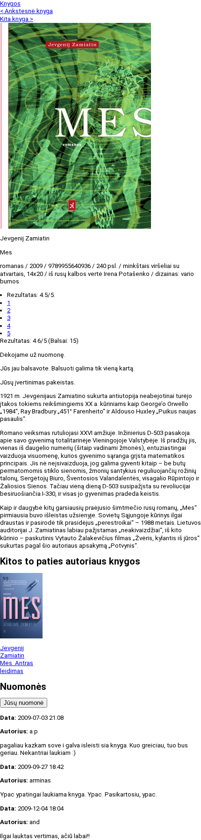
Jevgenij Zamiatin (12, 651)
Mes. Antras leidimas (16, 666)
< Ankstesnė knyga (26, 10)
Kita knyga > (16, 18)
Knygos (10, 3)
